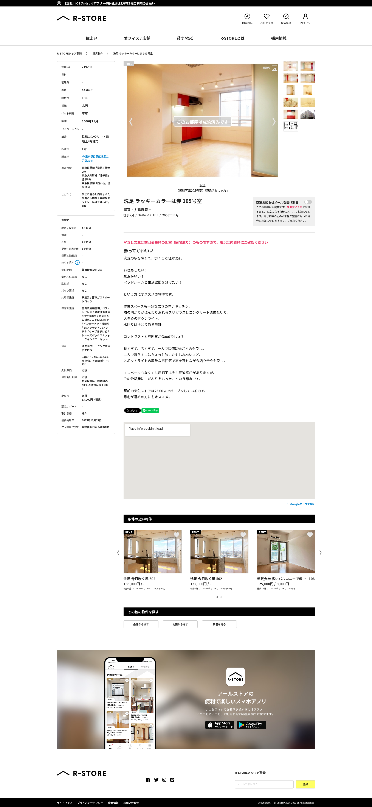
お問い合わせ (131, 802)
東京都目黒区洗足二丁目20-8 (95, 158)
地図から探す (180, 624)
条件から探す (141, 624)
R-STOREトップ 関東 (69, 53)
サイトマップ (64, 802)
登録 (305, 784)
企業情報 (113, 802)
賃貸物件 (98, 53)
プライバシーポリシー (90, 802)
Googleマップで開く (302, 504)
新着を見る (219, 624)
